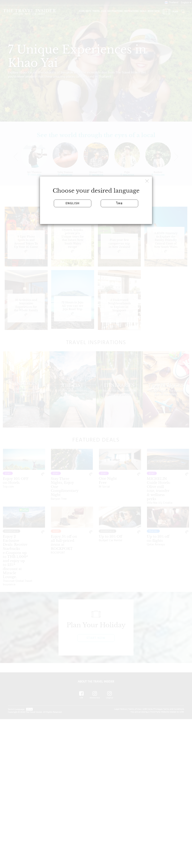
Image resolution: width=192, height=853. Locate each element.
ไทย (119, 203)
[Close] (147, 181)
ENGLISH (73, 203)
